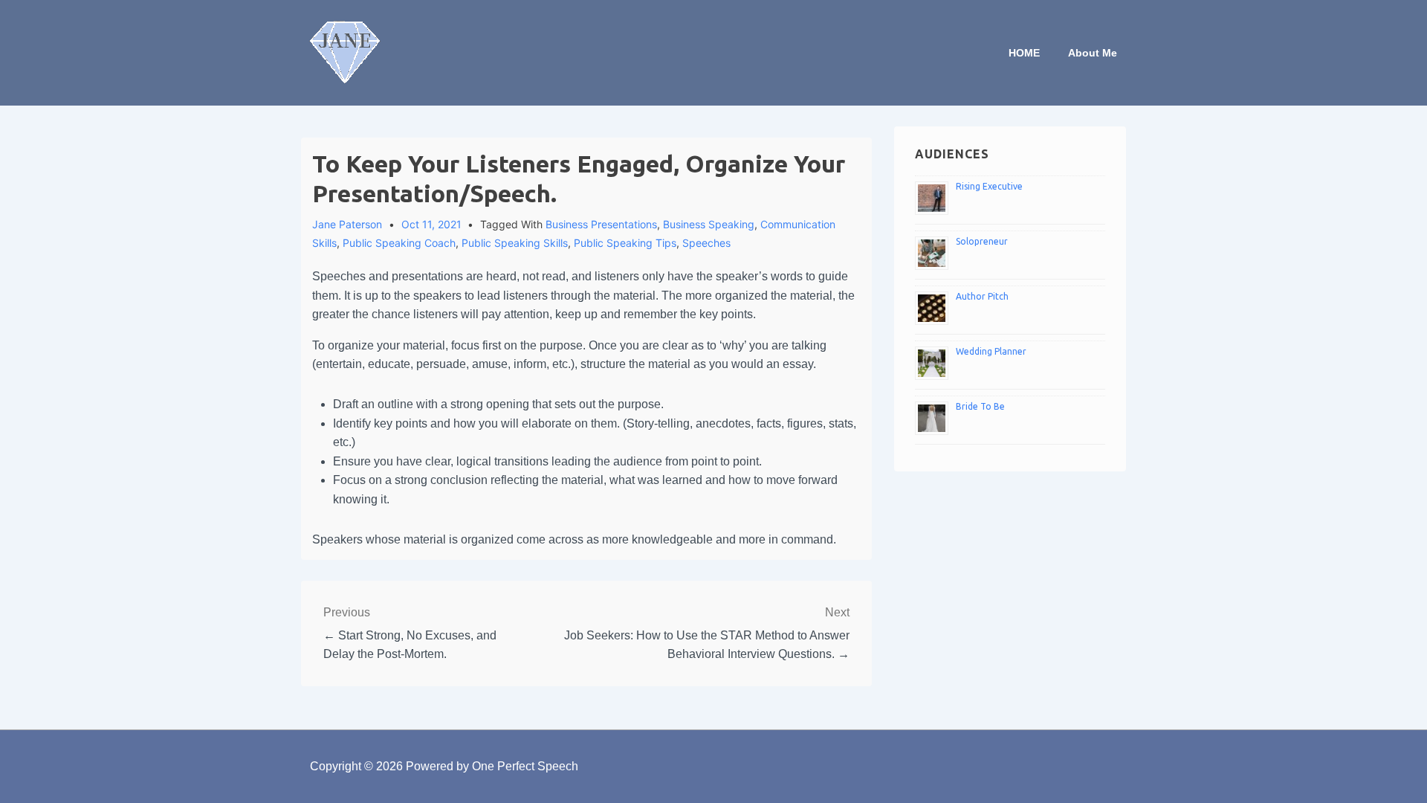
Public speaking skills (515, 242)
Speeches (706, 242)
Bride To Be (980, 406)
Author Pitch (982, 296)
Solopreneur (982, 241)
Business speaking (708, 224)
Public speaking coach (399, 242)
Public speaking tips (625, 242)
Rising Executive (989, 186)
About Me (1092, 53)
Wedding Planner (991, 351)
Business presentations (601, 224)
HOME (1024, 53)
